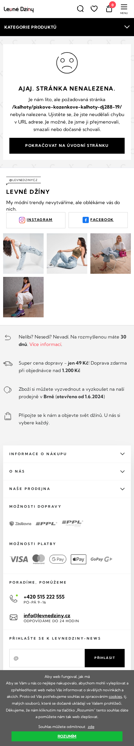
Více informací (45, 344)
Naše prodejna (29, 489)
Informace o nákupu (38, 454)
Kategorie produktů (30, 27)
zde (91, 726)
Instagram (39, 219)
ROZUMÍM (67, 736)
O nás (17, 471)
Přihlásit (104, 658)
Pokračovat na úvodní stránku (67, 145)
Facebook (102, 219)
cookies (115, 696)
